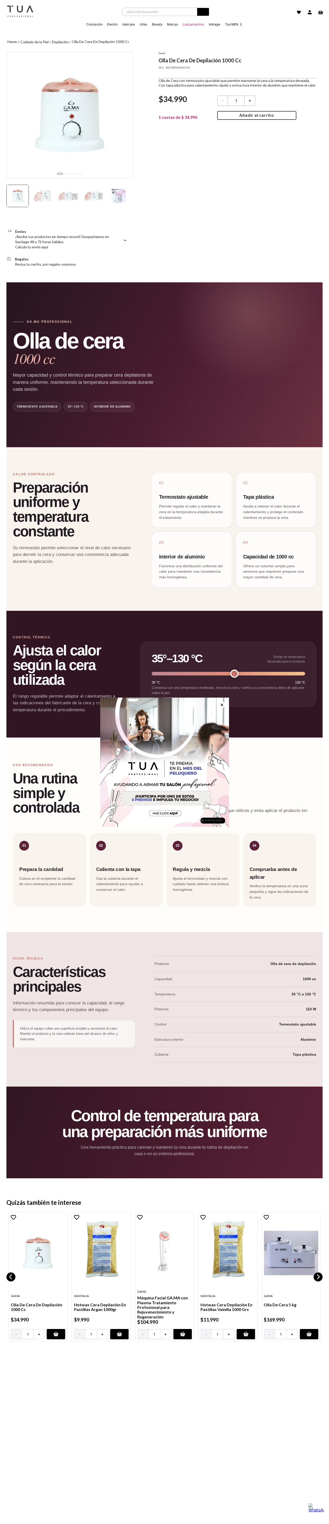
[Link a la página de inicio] (12, 41)
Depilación (60, 42)
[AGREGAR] (56, 1334)
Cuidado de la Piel (34, 42)
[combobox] (165, 12)
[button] (10, 1276)
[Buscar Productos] (203, 13)
